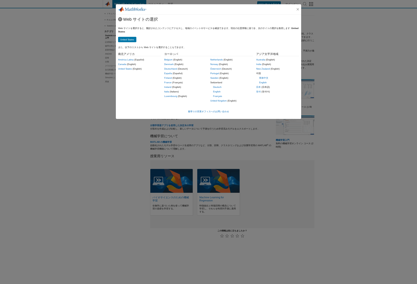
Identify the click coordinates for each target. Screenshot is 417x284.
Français (217, 96)
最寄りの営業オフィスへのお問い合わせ (208, 111)
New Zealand (263, 68)
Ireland (167, 87)
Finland (168, 78)
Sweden (214, 78)
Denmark (169, 64)
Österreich (215, 68)
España (168, 73)
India (258, 64)
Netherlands (216, 59)
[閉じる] (297, 9)
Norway (214, 64)
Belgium (168, 59)
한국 (258, 91)
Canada (122, 64)
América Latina (126, 59)
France (168, 82)
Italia (166, 91)
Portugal (214, 73)
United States (125, 68)
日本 (258, 87)
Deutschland (170, 68)
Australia (260, 59)
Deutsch (217, 87)
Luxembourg (170, 96)
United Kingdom (218, 100)
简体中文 (263, 78)
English (217, 91)
